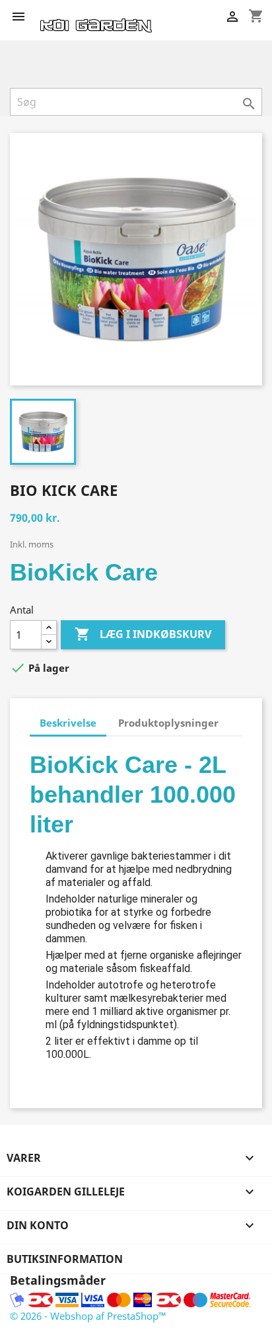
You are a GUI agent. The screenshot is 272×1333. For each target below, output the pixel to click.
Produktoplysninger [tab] (168, 722)
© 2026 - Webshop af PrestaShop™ (88, 1315)
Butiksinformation (65, 1259)
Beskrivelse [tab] (68, 722)
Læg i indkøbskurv (143, 634)
